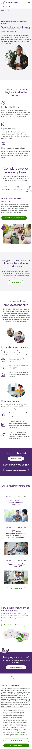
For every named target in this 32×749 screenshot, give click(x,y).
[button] (29, 2)
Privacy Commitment (11, 736)
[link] (3, 10)
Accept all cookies (16, 745)
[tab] (6, 189)
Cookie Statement (19, 734)
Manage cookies (16, 740)
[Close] (30, 710)
